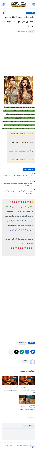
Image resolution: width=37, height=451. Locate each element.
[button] (27, 352)
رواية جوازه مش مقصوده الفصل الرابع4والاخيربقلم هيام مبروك (17, 192)
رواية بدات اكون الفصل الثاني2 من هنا (21, 142)
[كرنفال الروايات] (18, 4)
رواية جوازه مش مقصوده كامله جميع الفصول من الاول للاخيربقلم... (18, 184)
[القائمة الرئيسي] (34, 4)
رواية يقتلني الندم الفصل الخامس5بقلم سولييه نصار (28, 390)
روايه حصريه (30, 13)
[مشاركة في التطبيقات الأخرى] (11, 352)
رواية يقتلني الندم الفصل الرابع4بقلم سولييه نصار (10, 389)
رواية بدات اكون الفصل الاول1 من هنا (21, 134)
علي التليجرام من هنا (14, 230)
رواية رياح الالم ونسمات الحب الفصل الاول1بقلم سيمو (18, 177)
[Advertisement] (18, 58)
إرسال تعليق (28, 425)
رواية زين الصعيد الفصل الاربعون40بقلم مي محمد (27, 408)
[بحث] (3, 4)
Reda (30, 31)
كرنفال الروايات (9, 445)
